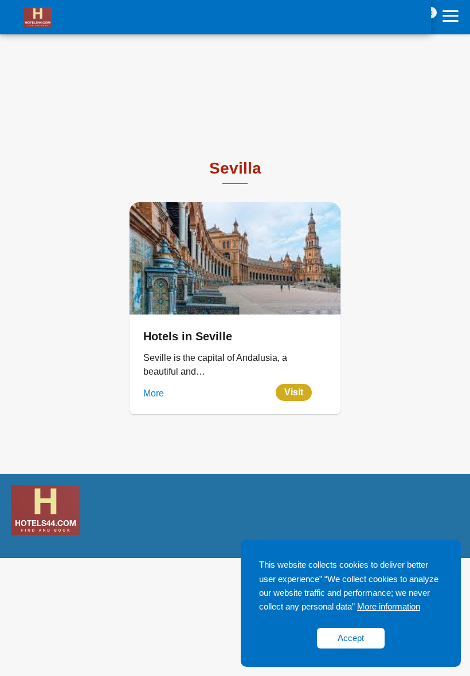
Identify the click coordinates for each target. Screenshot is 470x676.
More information (388, 606)
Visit (293, 392)
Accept (351, 638)
